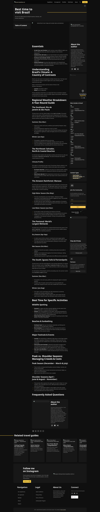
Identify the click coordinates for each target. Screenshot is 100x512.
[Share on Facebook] (33, 431)
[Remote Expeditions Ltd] (19, 2)
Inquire (84, 2)
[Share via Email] (41, 431)
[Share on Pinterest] (38, 431)
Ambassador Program (41, 500)
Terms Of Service (39, 497)
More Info (78, 271)
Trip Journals (76, 178)
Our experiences (21, 491)
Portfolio (64, 2)
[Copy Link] (43, 431)
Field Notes (70, 2)
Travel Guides (76, 175)
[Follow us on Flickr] (77, 493)
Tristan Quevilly (63, 509)
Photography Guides (77, 176)
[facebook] (55, 426)
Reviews (19, 497)
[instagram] (52, 426)
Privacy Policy (39, 494)
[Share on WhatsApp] (36, 431)
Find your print (79, 253)
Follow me (26, 481)
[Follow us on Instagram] (72, 493)
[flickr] (57, 426)
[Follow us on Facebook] (74, 493)
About (76, 2)
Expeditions (49, 2)
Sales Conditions (39, 491)
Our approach (57, 2)
